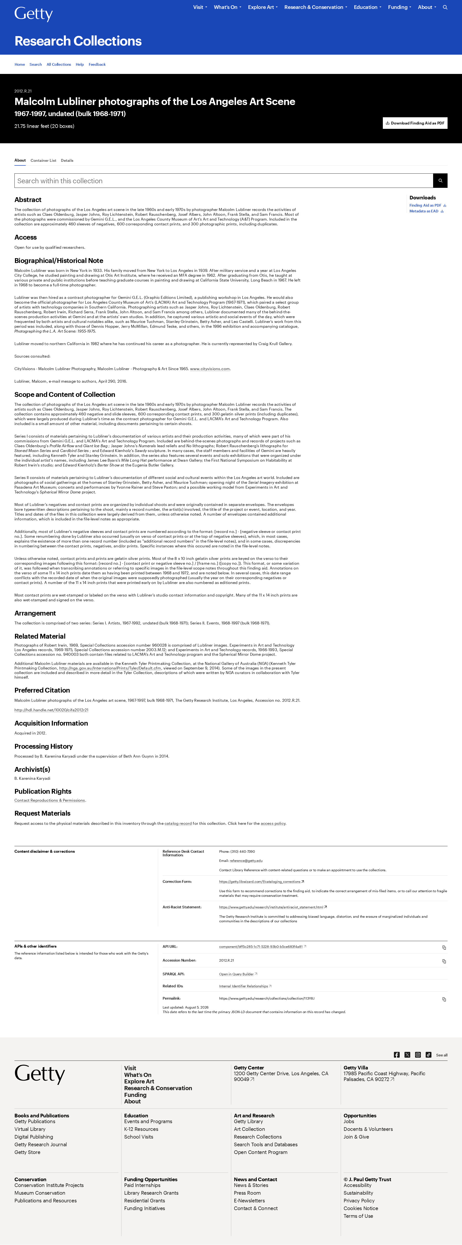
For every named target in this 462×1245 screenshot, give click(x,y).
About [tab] (20, 160)
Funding (397, 7)
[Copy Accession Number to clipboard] (444, 961)
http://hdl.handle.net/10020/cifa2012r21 (51, 710)
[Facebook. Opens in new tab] (397, 1055)
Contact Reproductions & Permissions (49, 800)
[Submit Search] (440, 180)
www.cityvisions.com (210, 368)
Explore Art (261, 7)
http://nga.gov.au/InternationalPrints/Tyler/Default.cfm (110, 668)
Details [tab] (67, 160)
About (425, 7)
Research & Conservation (313, 7)
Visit (198, 7)
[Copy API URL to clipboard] (444, 947)
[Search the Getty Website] (445, 7)
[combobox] (223, 180)
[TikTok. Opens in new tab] (428, 1055)
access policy (273, 823)
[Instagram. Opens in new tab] (418, 1055)
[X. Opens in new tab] (407, 1055)
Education (366, 7)
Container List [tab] (43, 160)
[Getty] (33, 15)
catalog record (178, 823)
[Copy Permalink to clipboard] (444, 999)
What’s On (225, 7)
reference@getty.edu (246, 860)
